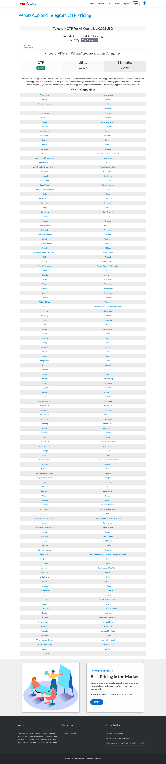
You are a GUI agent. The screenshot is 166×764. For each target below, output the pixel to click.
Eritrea (107, 243)
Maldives (107, 392)
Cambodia (108, 176)
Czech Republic (44, 225)
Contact (116, 3)
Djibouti (44, 230)
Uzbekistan (107, 626)
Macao (44, 383)
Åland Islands (108, 95)
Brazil (108, 162)
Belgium (108, 140)
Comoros (107, 203)
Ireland (44, 329)
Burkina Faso (108, 171)
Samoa (44, 523)
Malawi (108, 388)
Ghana (44, 279)
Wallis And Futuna (44, 644)
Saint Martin (108, 514)
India (45, 320)
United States (108, 622)
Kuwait (108, 356)
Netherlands (44, 442)
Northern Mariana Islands (108, 460)
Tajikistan (107, 581)
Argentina (44, 117)
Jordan (108, 342)
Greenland (108, 284)
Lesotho (44, 369)
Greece (44, 284)
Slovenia (108, 545)
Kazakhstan (44, 347)
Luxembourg (108, 379)
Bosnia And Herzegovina (44, 158)
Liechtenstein (108, 374)
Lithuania (44, 379)
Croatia (45, 216)
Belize (44, 144)
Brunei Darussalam (107, 167)
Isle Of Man (107, 329)
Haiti (45, 306)
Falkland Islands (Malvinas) (44, 252)
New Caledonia (44, 446)
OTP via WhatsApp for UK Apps (118, 738)
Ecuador (108, 234)
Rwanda (44, 505)
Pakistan (44, 469)
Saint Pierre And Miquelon (44, 518)
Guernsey (44, 297)
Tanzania (44, 586)
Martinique (107, 401)
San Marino (107, 523)
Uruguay (44, 626)
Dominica (108, 230)
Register (126, 3)
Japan (107, 338)
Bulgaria (44, 171)
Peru (44, 482)
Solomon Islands (44, 550)
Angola (44, 108)
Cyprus (108, 221)
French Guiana (107, 261)
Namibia (108, 433)
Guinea (108, 297)
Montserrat (107, 424)
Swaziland (44, 572)
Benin (108, 144)
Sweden (108, 572)
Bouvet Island (44, 162)
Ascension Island (107, 122)
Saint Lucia (44, 514)
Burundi (44, 176)
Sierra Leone (108, 536)
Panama (108, 473)
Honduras (44, 311)
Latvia (44, 365)
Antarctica (45, 113)
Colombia (44, 203)
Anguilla (108, 108)
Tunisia (44, 604)
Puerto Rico (107, 491)
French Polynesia (44, 266)
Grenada (44, 288)
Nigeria (44, 455)
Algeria (108, 99)
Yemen (44, 649)
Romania (44, 500)
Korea (107, 352)
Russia (107, 500)
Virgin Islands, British (44, 640)
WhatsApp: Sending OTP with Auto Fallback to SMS (126, 743)
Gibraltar (107, 279)
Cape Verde (44, 185)
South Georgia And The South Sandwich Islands (107, 554)
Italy (108, 333)
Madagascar (44, 388)
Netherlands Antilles (108, 442)
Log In (135, 3)
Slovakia (44, 545)
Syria (108, 577)
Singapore (44, 541)
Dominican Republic (44, 234)
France (44, 261)
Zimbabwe (44, 653)
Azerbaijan (44, 131)
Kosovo (45, 356)
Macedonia (107, 383)
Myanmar (44, 433)
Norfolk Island (44, 460)
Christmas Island (44, 198)
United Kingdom (44, 622)
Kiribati (45, 352)
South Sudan (44, 559)
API (108, 3)
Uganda (108, 613)
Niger (108, 451)
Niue (108, 455)
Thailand (107, 586)
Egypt (44, 239)
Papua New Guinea (44, 478)
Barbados (108, 135)
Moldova (107, 415)
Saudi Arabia (108, 527)
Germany (107, 275)
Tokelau (108, 595)
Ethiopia (108, 248)
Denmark (107, 225)
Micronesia (44, 415)
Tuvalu (44, 613)
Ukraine (44, 617)
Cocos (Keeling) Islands (108, 198)
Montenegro (44, 424)
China (107, 194)
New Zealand (108, 446)
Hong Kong (107, 311)
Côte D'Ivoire (108, 212)
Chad (108, 189)
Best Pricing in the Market (115, 676)
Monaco (44, 419)
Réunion (108, 496)
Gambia (108, 270)
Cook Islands (108, 207)
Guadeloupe (108, 288)
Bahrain (108, 131)
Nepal (107, 437)
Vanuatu (44, 631)
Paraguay (107, 478)
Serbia (107, 532)
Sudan (107, 563)
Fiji (44, 257)
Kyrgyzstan (44, 360)
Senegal (45, 532)
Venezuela (45, 635)
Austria (108, 126)
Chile (45, 194)
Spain (108, 559)
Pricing (101, 3)
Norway (44, 464)
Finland (108, 257)
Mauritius (108, 406)
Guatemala (108, 293)
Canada (108, 180)
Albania (45, 99)
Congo (44, 207)
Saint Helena (44, 509)
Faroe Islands (108, 252)
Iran (44, 324)
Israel (44, 333)
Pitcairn (45, 487)
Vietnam (107, 635)
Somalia (108, 550)
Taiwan (44, 581)
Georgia (44, 275)
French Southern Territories (107, 266)
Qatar (44, 496)
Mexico (108, 410)
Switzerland (44, 577)
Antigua (108, 113)
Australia (44, 126)
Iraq (107, 324)
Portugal (44, 491)
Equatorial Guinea (44, 243)
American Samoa (44, 104)
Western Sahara (108, 644)
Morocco (44, 428)
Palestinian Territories (44, 473)
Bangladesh (44, 135)
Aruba (44, 122)
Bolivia (44, 153)
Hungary (44, 315)
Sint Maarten (108, 541)
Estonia (45, 248)
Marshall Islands (44, 401)
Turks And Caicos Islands (107, 608)
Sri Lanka (44, 563)
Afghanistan (44, 95)
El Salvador (108, 239)
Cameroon (44, 180)
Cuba (108, 216)
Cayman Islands (108, 185)
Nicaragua (45, 451)
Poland (108, 487)
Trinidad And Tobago (108, 599)
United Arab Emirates (107, 617)
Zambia (108, 649)
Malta (107, 397)
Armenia (107, 117)
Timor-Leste (108, 590)
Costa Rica (44, 212)
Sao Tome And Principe (44, 527)
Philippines (107, 482)
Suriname (44, 568)
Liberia (107, 369)
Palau (108, 469)
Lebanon (107, 365)
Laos (108, 360)
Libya (44, 374)
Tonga (44, 599)
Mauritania (44, 406)
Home (92, 3)
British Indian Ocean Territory (44, 167)
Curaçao (44, 221)
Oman (107, 464)
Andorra (108, 104)
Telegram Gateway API (115, 733)
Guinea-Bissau (44, 302)
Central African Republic (44, 189)
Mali (44, 397)
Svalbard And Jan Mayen (107, 568)
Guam (44, 293)
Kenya (107, 347)
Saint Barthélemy (108, 505)
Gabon (44, 270)
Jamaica (44, 338)
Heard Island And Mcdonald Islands (108, 306)
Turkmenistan (44, 608)
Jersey (44, 342)
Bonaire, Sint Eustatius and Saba (107, 153)
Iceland (108, 315)
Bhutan (108, 149)
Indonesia (108, 320)
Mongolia (108, 419)
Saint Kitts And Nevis (108, 509)
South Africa (44, 554)
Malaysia (44, 392)
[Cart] (144, 3)
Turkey (107, 604)
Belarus (45, 140)
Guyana (108, 302)
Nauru (44, 437)
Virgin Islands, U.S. (108, 640)
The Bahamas (44, 590)
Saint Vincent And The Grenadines (108, 518)
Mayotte (44, 410)
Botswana (108, 158)
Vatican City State (108, 631)
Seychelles (45, 536)
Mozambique (108, 428)
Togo (44, 595)
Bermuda (44, 149)
